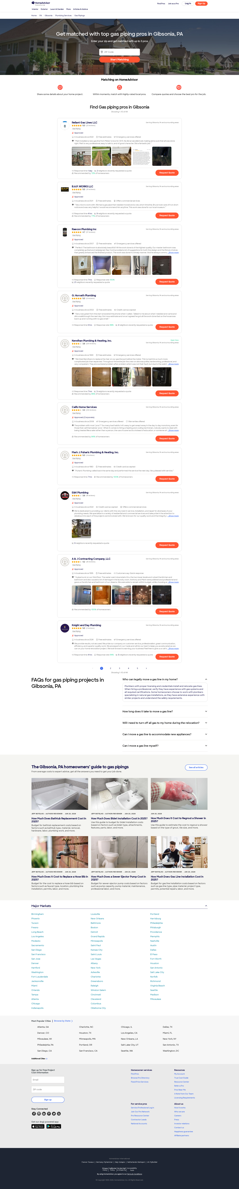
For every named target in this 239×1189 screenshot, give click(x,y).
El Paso (153, 954)
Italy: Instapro (120, 1162)
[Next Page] (146, 668)
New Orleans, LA (129, 1039)
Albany (94, 963)
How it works (179, 1108)
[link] (119, 125)
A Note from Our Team (183, 1094)
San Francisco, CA (88, 1051)
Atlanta (35, 999)
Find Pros (135, 1074)
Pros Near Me (180, 1090)
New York (95, 968)
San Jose (35, 959)
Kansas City (96, 950)
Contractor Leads (139, 1120)
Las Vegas (96, 959)
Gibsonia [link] (48, 15)
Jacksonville (37, 981)
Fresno (34, 927)
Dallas (153, 950)
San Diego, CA (44, 1051)
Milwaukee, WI (44, 1039)
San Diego (36, 950)
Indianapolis (37, 1008)
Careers (177, 1116)
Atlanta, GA (43, 1027)
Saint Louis (96, 954)
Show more (174, 252)
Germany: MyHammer (104, 1162)
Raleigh (94, 985)
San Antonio (156, 968)
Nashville (154, 941)
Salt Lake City (157, 972)
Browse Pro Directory (140, 1078)
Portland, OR (85, 1045)
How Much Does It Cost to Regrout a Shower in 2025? (178, 820)
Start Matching (119, 59)
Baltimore (96, 923)
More (68, 9)
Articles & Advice (80, 9)
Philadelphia (156, 923)
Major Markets (41, 906)
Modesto (35, 941)
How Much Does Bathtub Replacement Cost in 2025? (58, 820)
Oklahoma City (98, 1008)
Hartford (35, 968)
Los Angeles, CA (129, 1033)
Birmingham (37, 914)
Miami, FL (167, 1033)
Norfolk (154, 976)
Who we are (179, 1112)
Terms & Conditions (134, 1174)
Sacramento (37, 945)
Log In (188, 3)
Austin (153, 945)
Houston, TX (85, 1033)
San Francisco (38, 954)
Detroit (94, 932)
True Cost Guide (181, 1078)
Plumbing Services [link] (63, 15)
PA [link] (40, 15)
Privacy (105, 1169)
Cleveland (96, 999)
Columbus (96, 1003)
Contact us (179, 1127)
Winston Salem (98, 990)
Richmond (155, 981)
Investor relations (181, 1124)
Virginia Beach (157, 985)
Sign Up (201, 3)
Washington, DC (171, 1051)
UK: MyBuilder (152, 1162)
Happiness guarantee (183, 1131)
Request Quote (167, 172)
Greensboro (97, 981)
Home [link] (34, 15)
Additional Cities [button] (38, 1058)
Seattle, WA (127, 1051)
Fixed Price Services (139, 1082)
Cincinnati (96, 994)
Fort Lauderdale (39, 976)
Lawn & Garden (57, 9)
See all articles (196, 767)
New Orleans (97, 918)
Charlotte (96, 976)
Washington (37, 972)
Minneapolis (97, 941)
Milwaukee (155, 999)
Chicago (35, 1003)
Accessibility (132, 1169)
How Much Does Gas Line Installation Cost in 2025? (177, 878)
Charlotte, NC (86, 1027)
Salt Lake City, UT (129, 1045)
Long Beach (37, 932)
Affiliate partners (181, 1135)
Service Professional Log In (142, 1108)
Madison (154, 994)
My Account (179, 1074)
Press (176, 1120)
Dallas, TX (167, 1027)
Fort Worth (155, 959)
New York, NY (169, 1039)
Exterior (44, 9)
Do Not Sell (121, 1169)
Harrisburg (155, 918)
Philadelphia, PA (45, 1045)
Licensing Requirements (184, 1098)
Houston (154, 963)
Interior (35, 9)
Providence (156, 932)
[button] (81, 156)
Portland (154, 914)
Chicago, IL (126, 1027)
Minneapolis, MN (87, 1039)
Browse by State (62, 1021)
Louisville (95, 914)
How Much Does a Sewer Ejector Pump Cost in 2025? (118, 878)
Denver (35, 963)
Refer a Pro (179, 1086)
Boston (94, 927)
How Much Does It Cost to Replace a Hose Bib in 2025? (59, 878)
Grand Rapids (98, 936)
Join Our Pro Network (140, 1112)
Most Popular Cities (41, 1021)
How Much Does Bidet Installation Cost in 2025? (119, 818)
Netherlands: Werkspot (136, 1162)
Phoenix (35, 918)
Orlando (35, 990)
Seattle (154, 990)
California (112, 1169)
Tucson (34, 923)
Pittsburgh (155, 927)
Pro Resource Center (140, 1116)
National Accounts (139, 1124)
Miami (34, 985)
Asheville (95, 972)
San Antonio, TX (171, 1045)
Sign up (48, 1099)
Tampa (34, 994)
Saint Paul (96, 945)
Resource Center (181, 1082)
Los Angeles (37, 936)
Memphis (154, 936)
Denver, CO (43, 1033)
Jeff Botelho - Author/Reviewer (46, 814)
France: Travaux (88, 1162)
